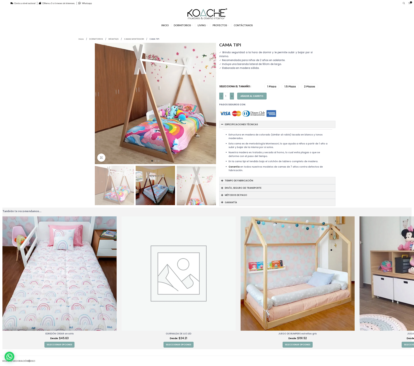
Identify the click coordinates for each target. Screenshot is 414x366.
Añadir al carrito (251, 96)
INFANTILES (114, 39)
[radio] (271, 86)
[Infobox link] (85, 3)
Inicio (81, 39)
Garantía (234, 166)
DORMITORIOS (96, 39)
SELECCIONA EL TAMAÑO (234, 86)
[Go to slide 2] (155, 161)
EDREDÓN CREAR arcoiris (59, 333)
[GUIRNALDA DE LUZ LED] (179, 273)
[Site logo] (207, 13)
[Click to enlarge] (101, 158)
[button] (9, 356)
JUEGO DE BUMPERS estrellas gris (297, 333)
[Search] (404, 3)
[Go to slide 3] (158, 161)
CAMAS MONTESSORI (134, 39)
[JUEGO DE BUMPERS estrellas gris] (298, 273)
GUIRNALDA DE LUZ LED (178, 333)
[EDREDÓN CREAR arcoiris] (59, 273)
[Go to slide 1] (152, 161)
